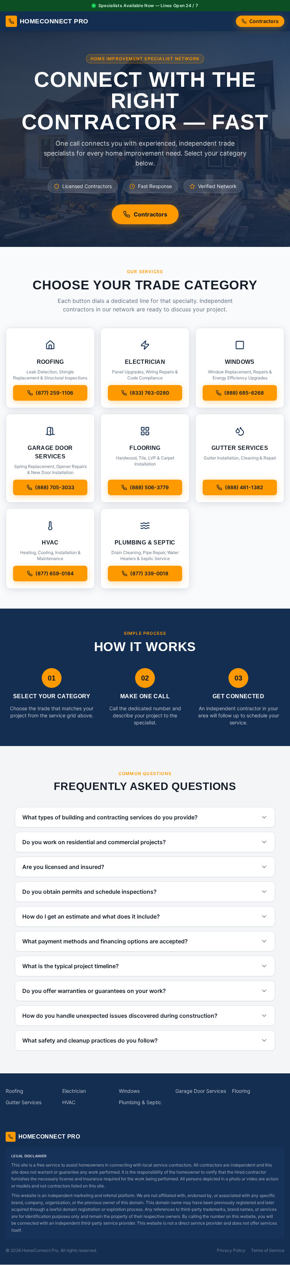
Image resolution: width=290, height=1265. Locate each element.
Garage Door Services (200, 1091)
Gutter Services (23, 1102)
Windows (129, 1091)
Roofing (14, 1091)
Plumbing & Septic (140, 1102)
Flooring (241, 1091)
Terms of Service (267, 1250)
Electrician (74, 1091)
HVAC (68, 1102)
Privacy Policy (231, 1250)
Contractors (264, 21)
